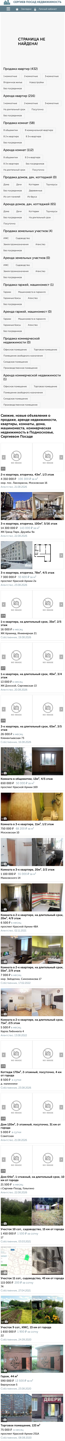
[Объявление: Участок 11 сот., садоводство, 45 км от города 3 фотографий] (32, 1274)
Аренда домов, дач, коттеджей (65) (29, 204)
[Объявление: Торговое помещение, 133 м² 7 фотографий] (32, 1421)
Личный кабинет (48, 9)
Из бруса (32, 197)
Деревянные (35, 191)
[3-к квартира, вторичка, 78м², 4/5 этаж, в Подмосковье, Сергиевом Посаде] (16, 569)
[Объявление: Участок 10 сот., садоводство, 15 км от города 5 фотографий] (32, 1225)
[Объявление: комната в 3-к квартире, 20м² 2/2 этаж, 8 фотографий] (32, 866)
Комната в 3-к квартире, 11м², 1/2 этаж (27, 824)
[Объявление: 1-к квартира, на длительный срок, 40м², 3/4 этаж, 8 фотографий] (16, 670)
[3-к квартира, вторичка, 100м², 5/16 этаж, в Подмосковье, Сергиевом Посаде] (16, 520)
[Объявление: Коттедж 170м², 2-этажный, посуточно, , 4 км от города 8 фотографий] (16, 1068)
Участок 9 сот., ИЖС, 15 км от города (26, 1327)
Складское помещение (15, 362)
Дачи (19, 184)
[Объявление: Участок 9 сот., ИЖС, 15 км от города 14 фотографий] (32, 1323)
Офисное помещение (15, 350)
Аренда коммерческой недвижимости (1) (32, 377)
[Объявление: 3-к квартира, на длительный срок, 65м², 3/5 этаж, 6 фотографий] (16, 722)
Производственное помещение (20, 368)
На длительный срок (14, 109)
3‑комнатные (52, 76)
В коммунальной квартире (39, 130)
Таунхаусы (51, 184)
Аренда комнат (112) (18, 150)
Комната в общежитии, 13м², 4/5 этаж (27, 779)
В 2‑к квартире (11, 136)
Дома (6, 184)
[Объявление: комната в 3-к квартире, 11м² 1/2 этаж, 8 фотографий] (32, 820)
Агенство (40, 244)
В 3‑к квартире (33, 136)
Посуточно (38, 109)
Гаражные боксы (12, 298)
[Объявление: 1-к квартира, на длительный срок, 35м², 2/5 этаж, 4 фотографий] (16, 618)
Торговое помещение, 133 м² (20, 1425)
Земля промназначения (15, 244)
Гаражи (7, 292)
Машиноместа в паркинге (32, 292)
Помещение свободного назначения (23, 356)
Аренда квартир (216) (19, 96)
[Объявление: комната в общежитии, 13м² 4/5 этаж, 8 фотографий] (32, 775)
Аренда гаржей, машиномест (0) (27, 311)
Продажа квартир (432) (20, 69)
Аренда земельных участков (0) (26, 258)
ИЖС (6, 238)
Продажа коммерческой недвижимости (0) (21, 340)
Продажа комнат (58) (19, 123)
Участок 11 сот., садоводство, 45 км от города (32, 1278)
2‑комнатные (31, 76)
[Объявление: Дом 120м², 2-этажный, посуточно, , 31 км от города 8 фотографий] (16, 1120)
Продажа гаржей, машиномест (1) (28, 284)
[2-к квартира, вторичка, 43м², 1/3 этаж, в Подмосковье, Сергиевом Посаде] (16, 471)
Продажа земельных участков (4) (27, 231)
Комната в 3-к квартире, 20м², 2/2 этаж (28, 869)
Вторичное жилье (12, 82)
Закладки (26, 9)
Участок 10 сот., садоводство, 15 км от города (32, 1229)
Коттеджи (34, 184)
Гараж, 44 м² (9, 1376)
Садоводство (23, 238)
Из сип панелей (11, 197)
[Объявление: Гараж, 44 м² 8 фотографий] (32, 1372)
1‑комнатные (10, 76)
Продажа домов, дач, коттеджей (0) (30, 177)
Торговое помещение (45, 350)
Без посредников (12, 88)
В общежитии (10, 130)
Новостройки (36, 82)
